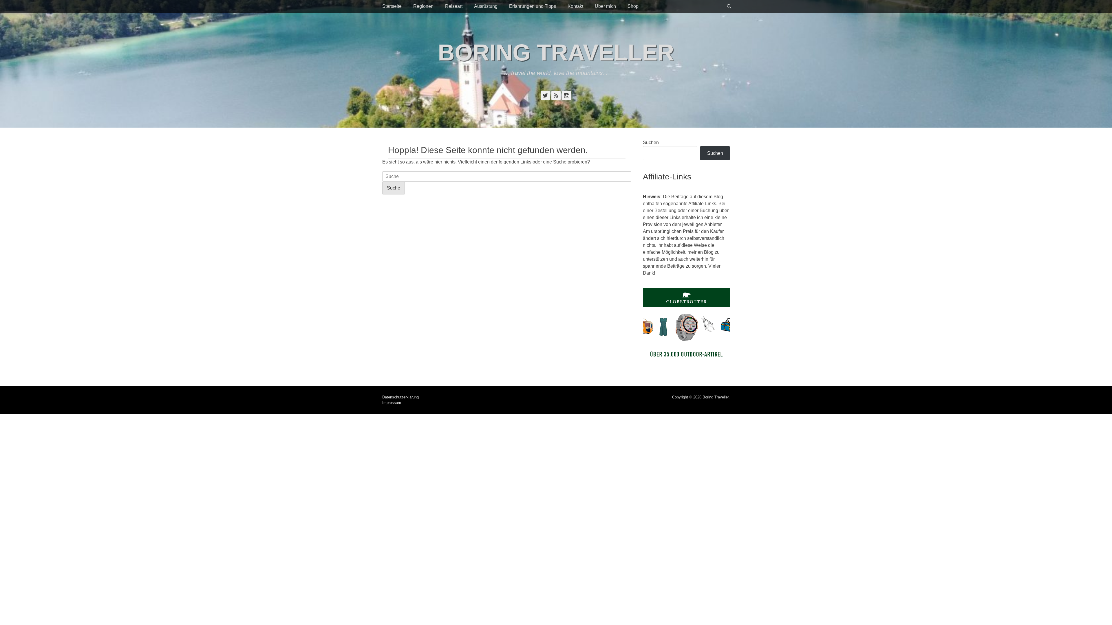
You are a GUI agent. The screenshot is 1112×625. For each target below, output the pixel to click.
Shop (633, 6)
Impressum (391, 402)
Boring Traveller (556, 52)
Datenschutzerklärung (400, 397)
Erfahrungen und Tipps (532, 6)
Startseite (392, 6)
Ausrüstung (486, 6)
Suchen (651, 142)
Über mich (605, 6)
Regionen (423, 6)
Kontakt (575, 6)
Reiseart (453, 6)
